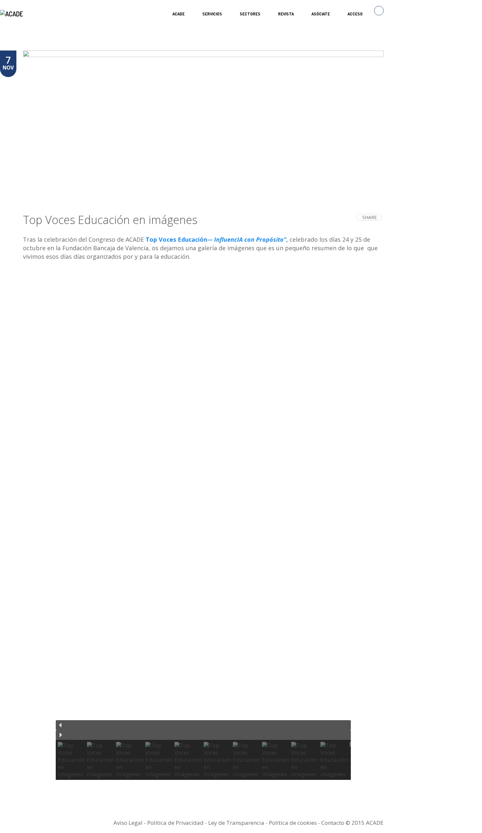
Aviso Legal (128, 822)
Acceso (355, 13)
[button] (203, 725)
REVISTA (286, 13)
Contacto (332, 822)
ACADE (178, 13)
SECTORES (250, 13)
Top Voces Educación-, (216, 239)
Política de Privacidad (175, 822)
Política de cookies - (295, 822)
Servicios (212, 13)
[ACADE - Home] (12, 14)
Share (369, 217)
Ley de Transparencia (237, 822)
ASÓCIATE (320, 13)
